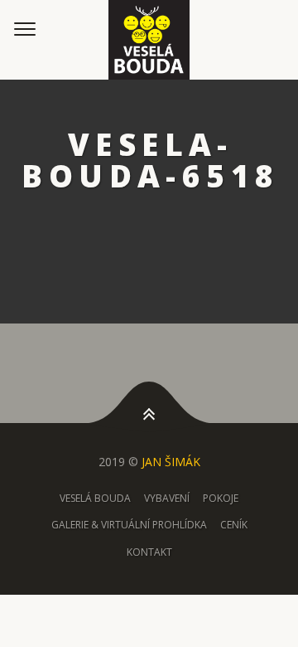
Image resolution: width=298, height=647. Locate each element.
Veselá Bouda (95, 498)
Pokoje (220, 498)
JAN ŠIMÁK (171, 461)
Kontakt (149, 552)
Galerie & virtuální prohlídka (129, 525)
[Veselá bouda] (149, 40)
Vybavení (167, 498)
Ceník (234, 525)
